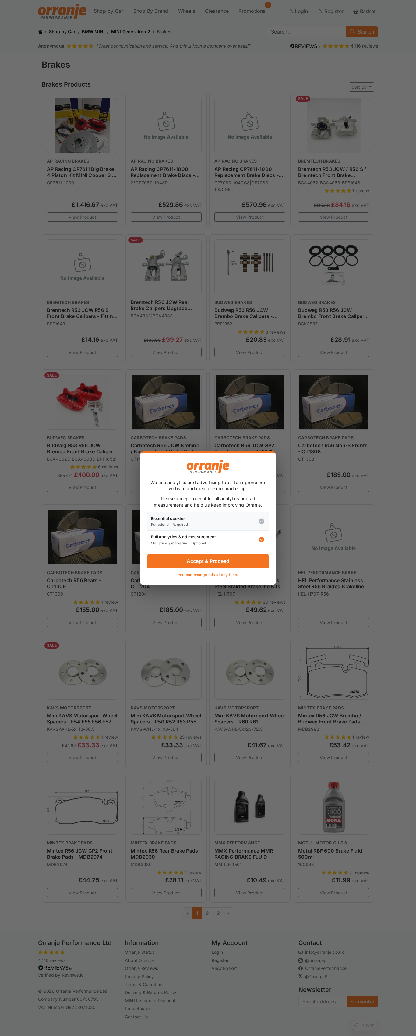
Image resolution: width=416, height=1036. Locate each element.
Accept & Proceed (208, 561)
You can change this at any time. (208, 574)
